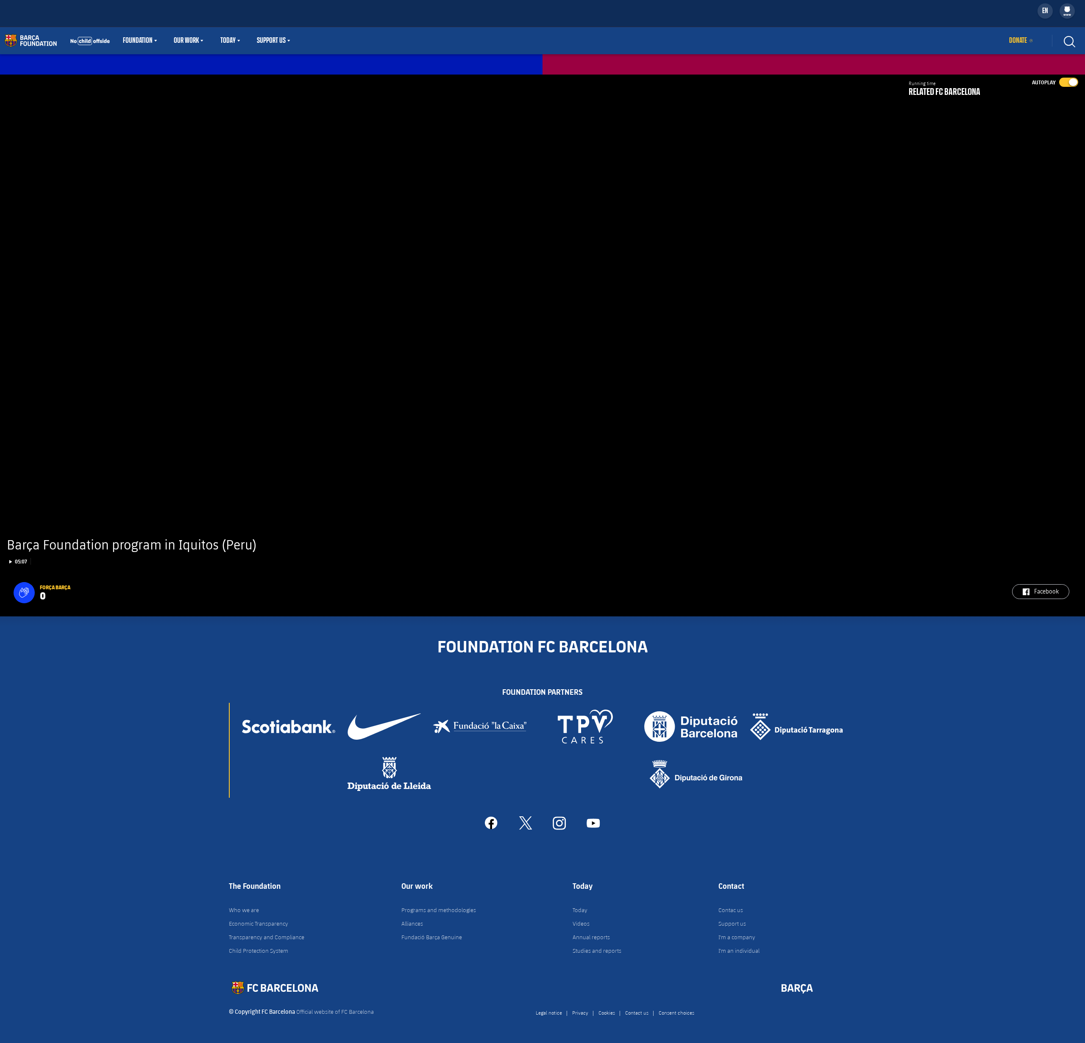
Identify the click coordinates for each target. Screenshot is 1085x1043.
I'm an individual (739, 950)
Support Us (271, 40)
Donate (1018, 40)
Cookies (606, 1012)
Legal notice (549, 1012)
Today (228, 40)
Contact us (636, 1012)
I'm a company (736, 937)
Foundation (138, 40)
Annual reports (591, 937)
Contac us (730, 910)
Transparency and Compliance (266, 937)
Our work (186, 40)
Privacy (580, 1012)
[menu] (1067, 11)
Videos (581, 923)
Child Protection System (258, 950)
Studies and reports (597, 950)
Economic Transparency (258, 923)
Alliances (412, 923)
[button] (24, 592)
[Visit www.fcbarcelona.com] (57, 40)
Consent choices (676, 1012)
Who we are (244, 910)
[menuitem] (1067, 9)
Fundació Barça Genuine (431, 937)
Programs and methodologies (438, 910)
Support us (732, 923)
